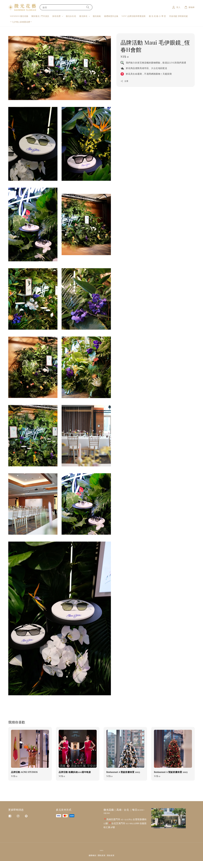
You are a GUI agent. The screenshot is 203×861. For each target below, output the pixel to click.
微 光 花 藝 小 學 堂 (157, 16)
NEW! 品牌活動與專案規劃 (133, 16)
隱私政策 (101, 855)
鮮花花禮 (56, 16)
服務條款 (92, 855)
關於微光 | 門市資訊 (40, 16)
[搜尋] (87, 7)
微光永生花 (71, 16)
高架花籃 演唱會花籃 (178, 16)
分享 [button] (126, 81)
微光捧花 (83, 16)
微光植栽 (97, 16)
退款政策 (110, 855)
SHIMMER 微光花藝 (19, 16)
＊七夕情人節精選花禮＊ (21, 22)
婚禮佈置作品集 (111, 16)
